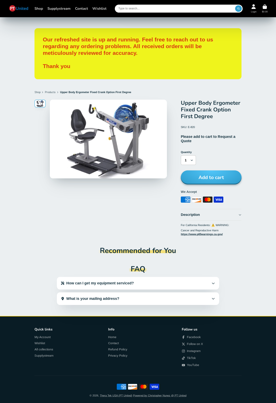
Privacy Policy (117, 355)
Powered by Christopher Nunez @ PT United (159, 395)
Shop (38, 8)
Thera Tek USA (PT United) (116, 395)
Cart (265, 8)
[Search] (238, 8)
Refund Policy (117, 349)
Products (50, 92)
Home (112, 337)
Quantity (186, 152)
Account (254, 8)
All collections (43, 349)
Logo (18, 8)
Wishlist (99, 8)
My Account (42, 337)
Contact (81, 8)
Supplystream (59, 8)
